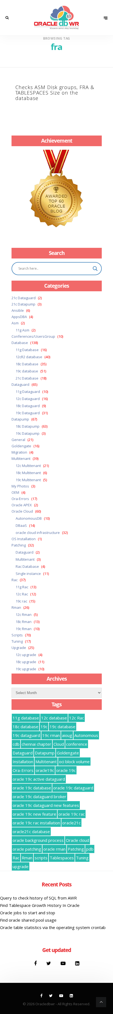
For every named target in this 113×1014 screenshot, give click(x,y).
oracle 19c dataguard (73, 787)
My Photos (20, 486)
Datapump (20, 419)
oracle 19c (66, 770)
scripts (41, 857)
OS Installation (24, 538)
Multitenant (21, 458)
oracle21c (71, 822)
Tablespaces (62, 857)
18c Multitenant (28, 472)
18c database (25, 726)
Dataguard (20, 384)
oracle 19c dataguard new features (46, 805)
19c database (27, 371)
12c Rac (22, 594)
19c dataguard (26, 735)
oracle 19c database (32, 787)
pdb (90, 849)
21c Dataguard (24, 297)
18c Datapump (27, 426)
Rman (16, 607)
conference (76, 744)
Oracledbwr (45, 1003)
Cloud (58, 744)
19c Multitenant (28, 479)
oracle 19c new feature (34, 814)
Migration (19, 452)
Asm (15, 323)
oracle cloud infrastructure (38, 532)
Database (20, 342)
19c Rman (24, 628)
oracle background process (38, 840)
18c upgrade (26, 661)
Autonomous (86, 735)
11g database (26, 718)
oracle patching (27, 849)
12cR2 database (29, 356)
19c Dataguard (28, 412)
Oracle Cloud (22, 511)
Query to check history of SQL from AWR (38, 898)
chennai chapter (36, 744)
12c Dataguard (28, 398)
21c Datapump (23, 304)
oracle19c (45, 770)
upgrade (21, 866)
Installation (23, 761)
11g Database (27, 349)
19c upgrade (26, 668)
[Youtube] (64, 963)
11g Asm (22, 330)
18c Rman (24, 621)
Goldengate (21, 445)
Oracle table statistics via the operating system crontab (53, 927)
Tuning (17, 641)
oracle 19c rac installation (36, 822)
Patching (19, 545)
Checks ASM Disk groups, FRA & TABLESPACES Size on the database (54, 92)
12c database (54, 718)
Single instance (28, 573)
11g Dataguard (28, 391)
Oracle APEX (22, 504)
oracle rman (54, 849)
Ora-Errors (20, 498)
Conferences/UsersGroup (33, 336)
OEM (15, 492)
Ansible (18, 310)
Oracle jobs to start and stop (27, 912)
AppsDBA (19, 316)
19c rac (21, 601)
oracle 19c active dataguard (39, 779)
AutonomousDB (29, 518)
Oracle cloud (77, 840)
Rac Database (27, 566)
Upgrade (19, 647)
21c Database (27, 378)
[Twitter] (49, 963)
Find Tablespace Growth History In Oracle (40, 905)
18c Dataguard (28, 405)
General (18, 439)
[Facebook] (36, 963)
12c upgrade (26, 654)
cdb (16, 744)
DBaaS (21, 525)
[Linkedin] (77, 963)
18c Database (27, 363)
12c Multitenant (28, 465)
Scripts (17, 635)
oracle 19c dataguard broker (39, 796)
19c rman (51, 735)
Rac (15, 579)
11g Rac (22, 586)
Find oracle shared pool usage (28, 920)
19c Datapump (27, 433)
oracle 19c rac (71, 814)
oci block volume (74, 761)
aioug (67, 735)
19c (44, 726)
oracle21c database (31, 831)
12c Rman (24, 614)
